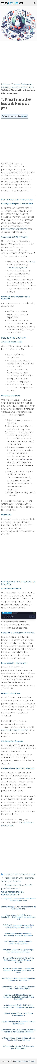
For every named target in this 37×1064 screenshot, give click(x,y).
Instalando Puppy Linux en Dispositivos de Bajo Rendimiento (18, 908)
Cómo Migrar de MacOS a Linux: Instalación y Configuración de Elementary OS (18, 917)
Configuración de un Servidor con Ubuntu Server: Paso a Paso (19, 899)
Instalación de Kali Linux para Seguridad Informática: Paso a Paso (18, 979)
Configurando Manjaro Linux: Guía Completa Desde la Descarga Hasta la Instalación (18, 997)
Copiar (32, 617)
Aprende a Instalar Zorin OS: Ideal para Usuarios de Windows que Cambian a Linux (18, 970)
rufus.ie (31, 261)
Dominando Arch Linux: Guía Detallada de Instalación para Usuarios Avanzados (18, 1031)
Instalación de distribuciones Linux (17, 87)
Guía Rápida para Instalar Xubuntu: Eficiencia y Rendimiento (18, 943)
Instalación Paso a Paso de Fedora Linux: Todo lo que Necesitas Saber (18, 1039)
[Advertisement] (18, 60)
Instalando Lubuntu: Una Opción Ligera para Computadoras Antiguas (18, 951)
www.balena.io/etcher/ (17, 267)
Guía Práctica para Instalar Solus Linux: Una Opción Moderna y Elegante (18, 926)
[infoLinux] (12, 3)
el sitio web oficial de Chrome (14, 730)
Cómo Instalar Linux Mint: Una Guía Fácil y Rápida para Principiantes (18, 988)
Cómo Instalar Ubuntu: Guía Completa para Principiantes (18, 1047)
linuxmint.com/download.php (14, 229)
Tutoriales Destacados (21, 84)
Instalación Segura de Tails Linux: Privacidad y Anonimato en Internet (18, 934)
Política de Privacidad (28, 1061)
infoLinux (5, 84)
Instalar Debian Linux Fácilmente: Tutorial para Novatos (18, 1023)
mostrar (24, 116)
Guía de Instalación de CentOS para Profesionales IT (18, 1014)
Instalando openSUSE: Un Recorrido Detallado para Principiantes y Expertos (19, 1006)
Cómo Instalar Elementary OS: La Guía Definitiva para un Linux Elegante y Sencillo (18, 960)
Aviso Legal (17, 1061)
